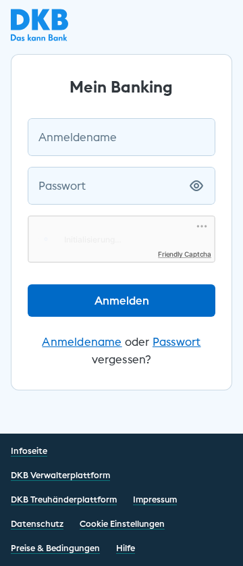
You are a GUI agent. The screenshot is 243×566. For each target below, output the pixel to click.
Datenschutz (37, 523)
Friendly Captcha (184, 254)
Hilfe (125, 547)
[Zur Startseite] (39, 37)
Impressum (155, 499)
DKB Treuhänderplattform (64, 499)
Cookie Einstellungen (122, 523)
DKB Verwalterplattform (60, 474)
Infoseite (29, 450)
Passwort (62, 185)
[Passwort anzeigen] (196, 185)
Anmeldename (77, 137)
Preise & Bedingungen (55, 547)
